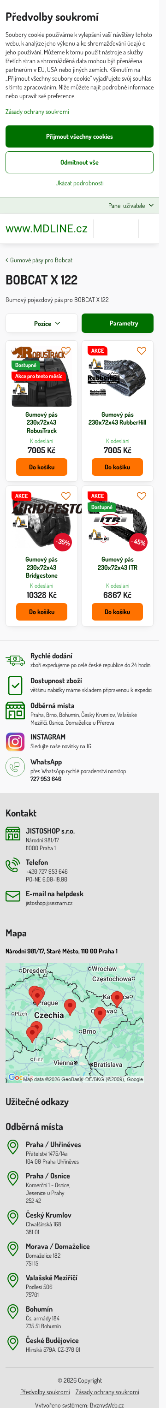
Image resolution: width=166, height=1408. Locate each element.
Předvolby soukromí (45, 1392)
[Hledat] (105, 228)
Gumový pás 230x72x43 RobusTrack (41, 422)
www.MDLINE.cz (47, 228)
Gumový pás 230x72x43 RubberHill (117, 418)
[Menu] (150, 228)
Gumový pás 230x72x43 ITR (117, 563)
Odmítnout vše (79, 162)
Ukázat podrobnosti (79, 183)
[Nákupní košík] (127, 228)
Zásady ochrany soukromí (107, 1392)
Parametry (123, 323)
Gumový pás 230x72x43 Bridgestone (41, 567)
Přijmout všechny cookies (79, 136)
